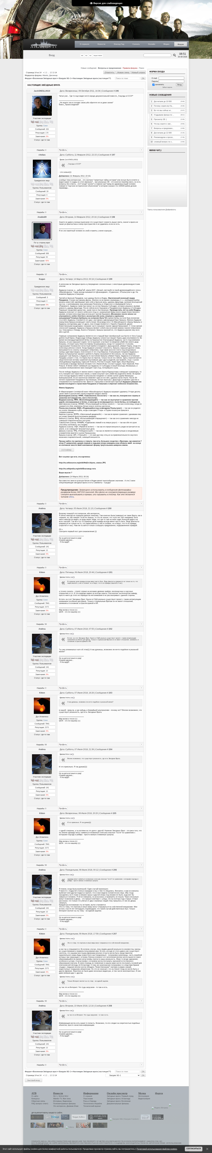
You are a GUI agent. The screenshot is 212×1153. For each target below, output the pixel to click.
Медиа (166, 44)
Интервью (57, 1101)
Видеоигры (67, 1101)
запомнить (159, 84)
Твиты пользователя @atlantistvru (161, 210)
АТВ (33, 1093)
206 (115, 870)
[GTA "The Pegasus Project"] (99, 1127)
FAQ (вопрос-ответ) (39, 1104)
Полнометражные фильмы (64, 1104)
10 (47, 550)
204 (110, 749)
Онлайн (151, 44)
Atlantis (45, 75)
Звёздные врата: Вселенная (119, 1101)
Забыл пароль (167, 87)
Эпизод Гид (119, 44)
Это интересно (59, 1106)
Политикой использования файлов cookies (157, 1149)
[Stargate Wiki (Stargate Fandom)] (123, 1119)
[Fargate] (82, 1127)
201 (110, 572)
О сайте (34, 1096)
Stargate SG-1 (65, 78)
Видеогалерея (144, 1099)
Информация (90, 1093)
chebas (42, 155)
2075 (47, 607)
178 (46, 133)
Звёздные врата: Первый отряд (120, 1096)
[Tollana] (69, 1127)
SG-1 (55, 1096)
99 (46, 624)
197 (113, 155)
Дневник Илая (72, 1106)
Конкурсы (35, 1099)
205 (114, 813)
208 (110, 1006)
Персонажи (88, 1099)
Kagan (42, 279)
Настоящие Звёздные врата (85, 78)
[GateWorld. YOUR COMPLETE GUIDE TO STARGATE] (51, 1119)
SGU (66, 1096)
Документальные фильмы (118, 1104)
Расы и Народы (89, 1101)
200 (109, 508)
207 (115, 934)
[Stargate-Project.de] (144, 1119)
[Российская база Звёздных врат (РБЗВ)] (54, 1127)
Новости (101, 44)
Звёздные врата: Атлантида (118, 1099)
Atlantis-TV (57, 1099)
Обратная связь (38, 1101)
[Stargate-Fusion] (157, 1119)
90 (47, 257)
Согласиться (193, 1149)
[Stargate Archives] (78, 1119)
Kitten (42, 572)
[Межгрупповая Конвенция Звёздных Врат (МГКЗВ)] (37, 1127)
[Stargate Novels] (97, 1119)
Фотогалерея (143, 1096)
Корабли (98, 1104)
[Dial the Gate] (64, 1119)
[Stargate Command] (36, 1119)
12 (51, 73)
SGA (60, 1096)
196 (117, 91)
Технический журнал (92, 1106)
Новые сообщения (88, 68)
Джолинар (53, 75)
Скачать (136, 44)
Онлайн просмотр (117, 1093)
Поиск (141, 68)
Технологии (88, 1104)
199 (110, 279)
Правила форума (130, 68)
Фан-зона (67, 1099)
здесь (71, 497)
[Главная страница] (44, 44)
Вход (52, 55)
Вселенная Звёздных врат (45, 78)
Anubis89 (42, 217)
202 (110, 629)
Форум (181, 44)
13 (53, 73)
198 (113, 217)
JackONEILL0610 (42, 91)
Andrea (42, 508)
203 (110, 693)
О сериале (84, 44)
